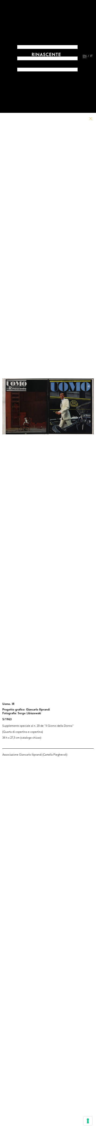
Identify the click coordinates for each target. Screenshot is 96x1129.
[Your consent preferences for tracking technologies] (87, 1120)
